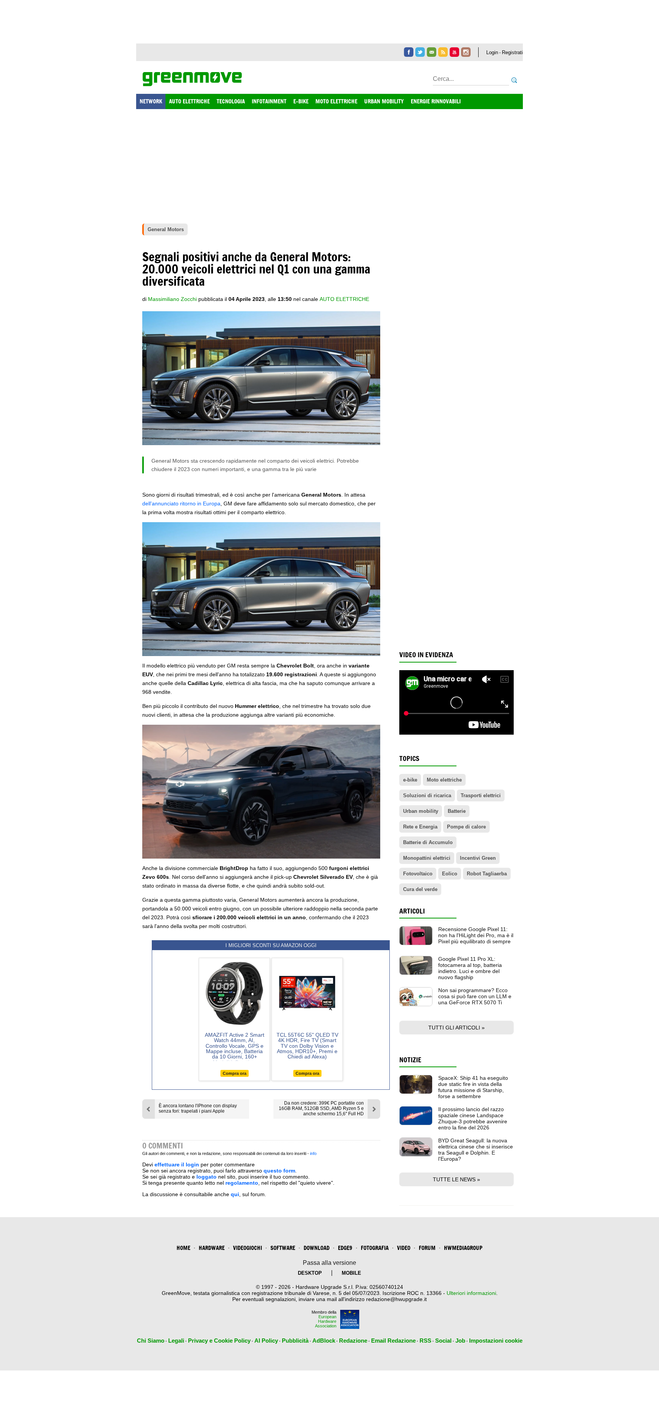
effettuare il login (176, 1164)
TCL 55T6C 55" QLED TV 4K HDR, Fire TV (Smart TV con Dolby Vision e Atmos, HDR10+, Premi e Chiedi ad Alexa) (307, 1046)
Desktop (310, 1273)
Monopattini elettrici (426, 858)
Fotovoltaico (417, 874)
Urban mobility (420, 811)
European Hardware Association (325, 1321)
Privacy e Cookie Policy (219, 1340)
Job (460, 1340)
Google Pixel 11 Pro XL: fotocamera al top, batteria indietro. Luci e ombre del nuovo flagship (470, 968)
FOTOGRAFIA (375, 1248)
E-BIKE (301, 101)
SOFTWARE (282, 1248)
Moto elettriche (444, 780)
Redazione (353, 1340)
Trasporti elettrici (481, 795)
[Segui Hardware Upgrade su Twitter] (420, 52)
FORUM (427, 1248)
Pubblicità (295, 1340)
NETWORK (151, 101)
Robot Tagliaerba (487, 874)
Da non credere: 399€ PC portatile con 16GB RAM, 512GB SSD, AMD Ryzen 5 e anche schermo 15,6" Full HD (321, 1108)
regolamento (241, 1183)
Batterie (457, 811)
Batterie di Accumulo (428, 842)
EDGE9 (345, 1248)
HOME (183, 1248)
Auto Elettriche (344, 299)
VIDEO (403, 1248)
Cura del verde (420, 889)
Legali (176, 1340)
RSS (425, 1340)
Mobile (351, 1273)
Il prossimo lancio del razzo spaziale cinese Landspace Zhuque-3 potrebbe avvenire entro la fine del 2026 (472, 1118)
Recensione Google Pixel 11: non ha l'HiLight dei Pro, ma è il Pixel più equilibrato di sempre (475, 935)
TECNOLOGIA (231, 101)
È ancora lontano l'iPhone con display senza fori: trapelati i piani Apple (198, 1108)
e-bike (410, 780)
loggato (206, 1177)
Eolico (449, 874)
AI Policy (266, 1340)
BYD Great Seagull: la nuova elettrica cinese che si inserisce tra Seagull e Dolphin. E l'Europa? (475, 1149)
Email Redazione (393, 1340)
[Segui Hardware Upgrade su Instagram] (466, 52)
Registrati (512, 52)
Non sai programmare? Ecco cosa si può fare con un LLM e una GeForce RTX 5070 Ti (474, 996)
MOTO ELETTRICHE (336, 101)
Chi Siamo (150, 1340)
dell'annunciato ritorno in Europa (181, 503)
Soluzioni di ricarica (427, 795)
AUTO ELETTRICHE (189, 101)
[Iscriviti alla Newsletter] (431, 52)
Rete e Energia (420, 827)
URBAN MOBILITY (384, 101)
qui (235, 1194)
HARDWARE (212, 1248)
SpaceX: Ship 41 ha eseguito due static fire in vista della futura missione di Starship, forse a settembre (473, 1087)
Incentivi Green (478, 858)
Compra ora (234, 1073)
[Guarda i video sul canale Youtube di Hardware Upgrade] (454, 52)
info (313, 1153)
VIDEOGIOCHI (247, 1248)
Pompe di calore (466, 827)
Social (443, 1340)
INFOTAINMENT (269, 101)
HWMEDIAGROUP (463, 1248)
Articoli (412, 911)
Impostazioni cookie (495, 1340)
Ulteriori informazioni (471, 1293)
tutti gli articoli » (456, 1028)
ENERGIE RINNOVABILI (436, 101)
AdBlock (323, 1340)
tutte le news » (456, 1179)
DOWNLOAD (317, 1248)
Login (492, 52)
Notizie (410, 1060)
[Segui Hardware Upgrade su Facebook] (408, 52)
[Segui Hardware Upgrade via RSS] (443, 52)
